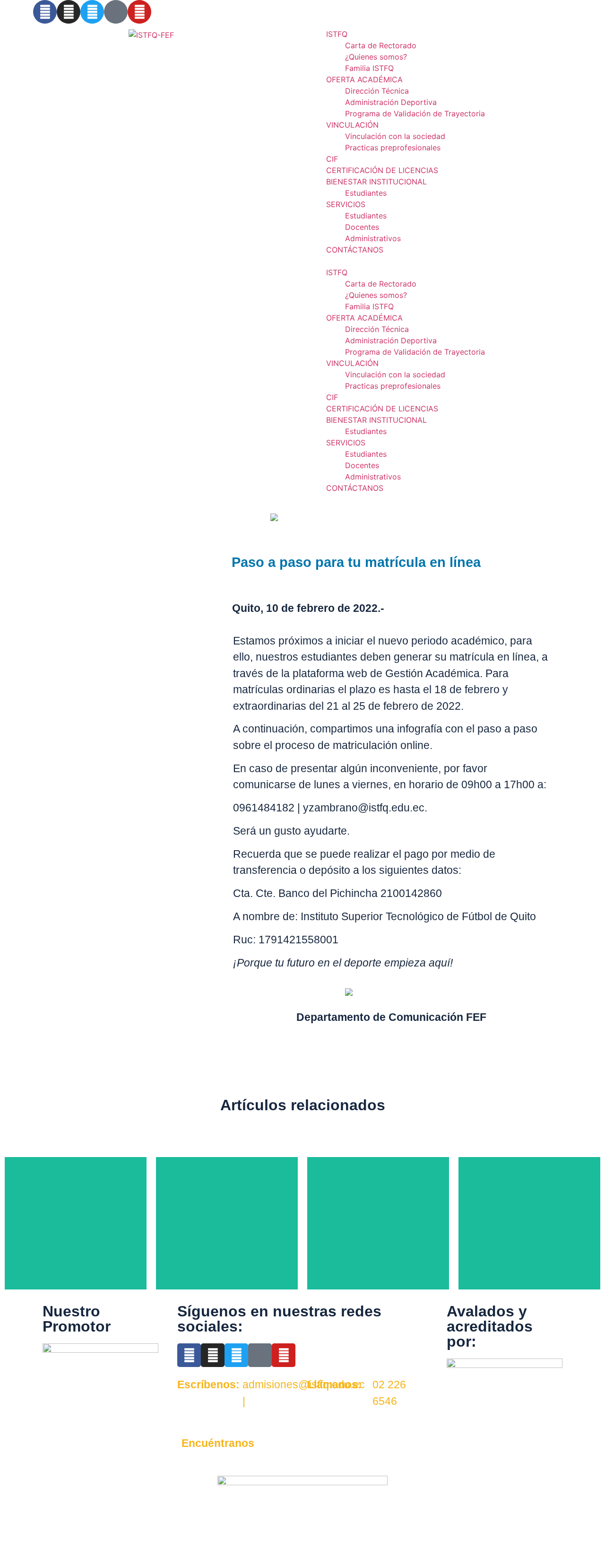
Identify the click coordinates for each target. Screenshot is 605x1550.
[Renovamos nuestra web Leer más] (378, 1223)
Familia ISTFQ (369, 68)
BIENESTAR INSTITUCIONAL (376, 181)
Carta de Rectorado (380, 45)
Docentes (362, 227)
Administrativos (373, 238)
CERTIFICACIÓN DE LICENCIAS (382, 170)
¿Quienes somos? (376, 56)
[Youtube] (283, 1355)
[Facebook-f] (45, 12)
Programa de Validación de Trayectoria (415, 113)
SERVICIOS (345, 204)
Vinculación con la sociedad (395, 136)
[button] (453, 261)
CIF (332, 159)
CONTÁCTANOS (354, 249)
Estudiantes (366, 193)
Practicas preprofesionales (393, 147)
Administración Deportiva (391, 102)
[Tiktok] (116, 12)
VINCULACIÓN (352, 125)
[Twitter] (92, 12)
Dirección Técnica (377, 91)
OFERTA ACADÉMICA (364, 79)
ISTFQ (336, 34)
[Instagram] (68, 12)
